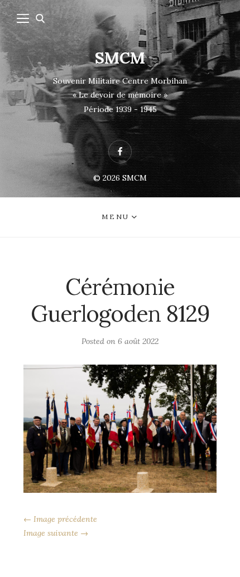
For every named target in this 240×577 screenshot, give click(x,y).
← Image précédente (60, 519)
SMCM (120, 58)
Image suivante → (55, 533)
